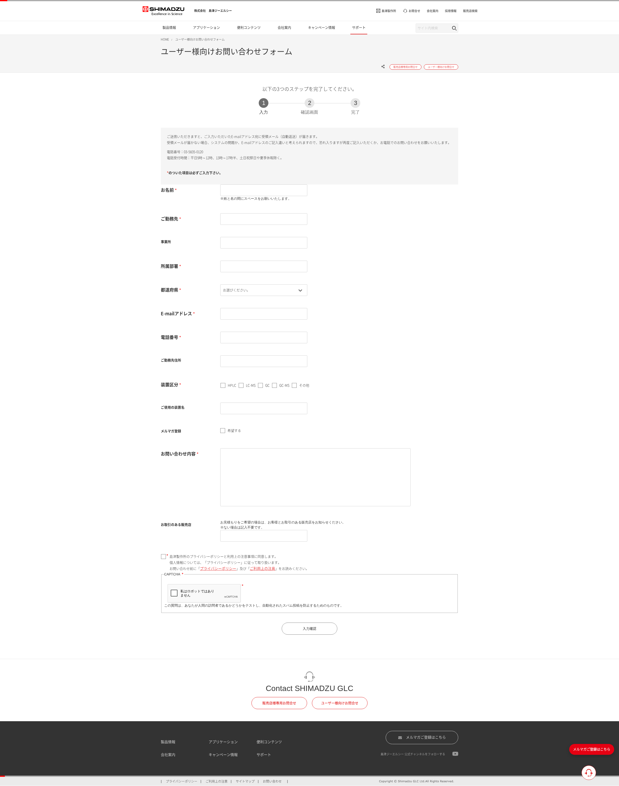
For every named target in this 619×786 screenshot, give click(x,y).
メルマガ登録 (171, 431)
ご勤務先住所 (171, 360)
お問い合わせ (272, 781)
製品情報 (168, 742)
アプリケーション (223, 742)
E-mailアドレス (176, 313)
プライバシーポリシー (218, 568)
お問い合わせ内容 (178, 454)
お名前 (167, 190)
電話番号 (169, 337)
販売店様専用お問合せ (279, 703)
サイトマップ (245, 781)
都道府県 (169, 290)
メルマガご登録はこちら (426, 737)
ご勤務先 (169, 219)
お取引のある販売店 (176, 524)
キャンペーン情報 (223, 755)
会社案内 (168, 755)
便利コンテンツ (269, 742)
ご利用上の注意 (262, 568)
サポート (264, 755)
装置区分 (169, 384)
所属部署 (169, 266)
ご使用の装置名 (172, 407)
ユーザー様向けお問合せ (339, 703)
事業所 (166, 241)
